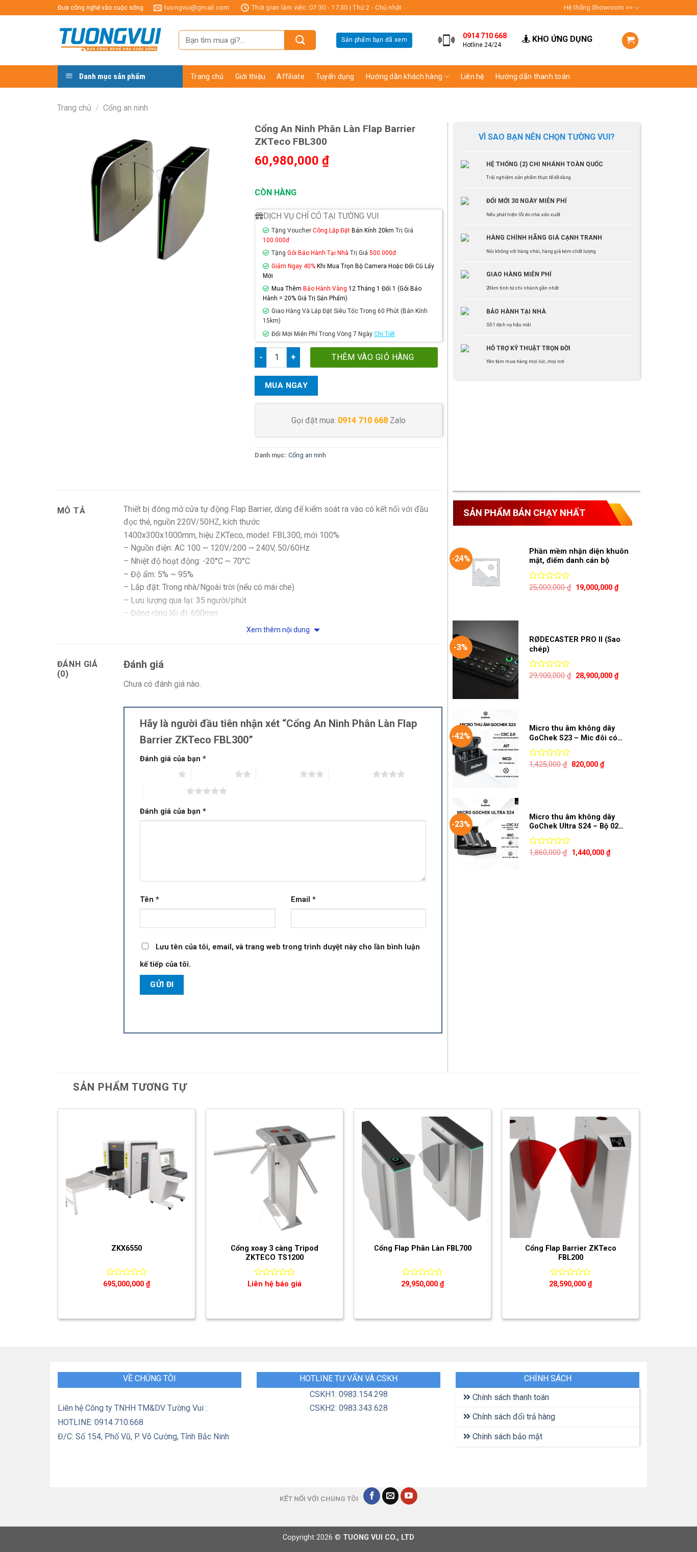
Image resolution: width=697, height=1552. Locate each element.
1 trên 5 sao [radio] (156, 774)
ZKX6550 (126, 1248)
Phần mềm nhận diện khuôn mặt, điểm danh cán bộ (579, 556)
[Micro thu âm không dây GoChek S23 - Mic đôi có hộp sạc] (485, 748)
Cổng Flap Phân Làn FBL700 (422, 1248)
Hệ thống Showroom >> (598, 7)
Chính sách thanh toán (509, 1397)
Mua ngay (286, 385)
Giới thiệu (250, 76)
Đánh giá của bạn (173, 759)
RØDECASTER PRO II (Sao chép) (574, 644)
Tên (149, 899)
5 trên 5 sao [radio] (164, 791)
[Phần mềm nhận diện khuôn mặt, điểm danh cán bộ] (485, 571)
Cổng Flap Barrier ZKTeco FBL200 (570, 1253)
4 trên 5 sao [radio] (350, 774)
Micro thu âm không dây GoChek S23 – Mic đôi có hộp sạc (573, 733)
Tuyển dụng (335, 76)
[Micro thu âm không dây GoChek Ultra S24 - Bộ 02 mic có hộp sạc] (485, 837)
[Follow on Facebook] (371, 1496)
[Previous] (58, 1218)
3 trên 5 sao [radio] (278, 774)
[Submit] (300, 40)
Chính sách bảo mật (506, 1436)
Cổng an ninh (125, 108)
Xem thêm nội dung (278, 630)
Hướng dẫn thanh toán (532, 76)
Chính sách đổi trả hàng (512, 1416)
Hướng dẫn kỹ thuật (497, 115)
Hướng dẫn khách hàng (404, 76)
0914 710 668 (363, 420)
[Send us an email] (390, 1496)
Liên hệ (472, 76)
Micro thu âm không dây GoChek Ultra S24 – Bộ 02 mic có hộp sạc (573, 822)
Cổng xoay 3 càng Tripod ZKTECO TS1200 (274, 1253)
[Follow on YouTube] (409, 1496)
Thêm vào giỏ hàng (373, 357)
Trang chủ (207, 76)
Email (303, 899)
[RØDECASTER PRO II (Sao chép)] (485, 659)
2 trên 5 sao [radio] (213, 774)
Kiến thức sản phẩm (497, 95)
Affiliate (291, 76)
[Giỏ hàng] (630, 40)
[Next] (638, 1218)
